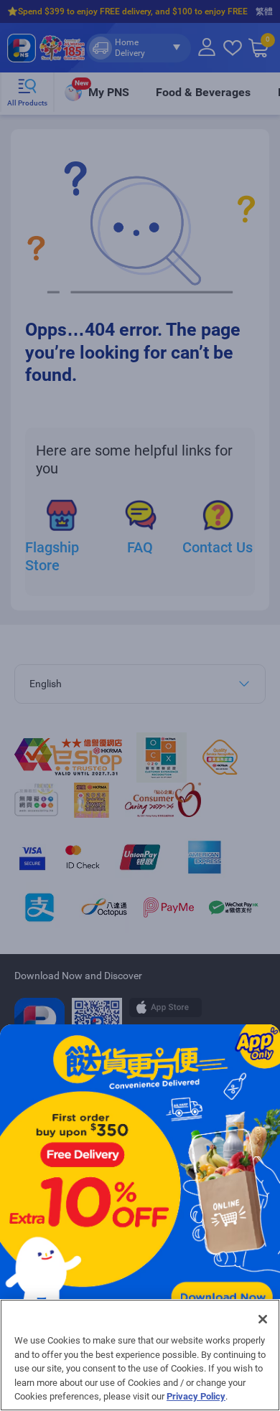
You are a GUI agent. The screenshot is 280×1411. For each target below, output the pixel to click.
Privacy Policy (196, 1396)
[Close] (263, 1319)
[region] (140, 1355)
